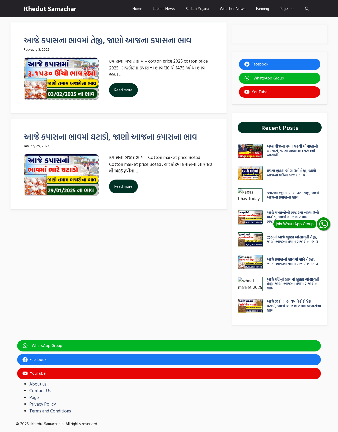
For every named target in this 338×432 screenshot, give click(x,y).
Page (284, 9)
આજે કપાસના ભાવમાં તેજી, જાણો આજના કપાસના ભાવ (107, 40)
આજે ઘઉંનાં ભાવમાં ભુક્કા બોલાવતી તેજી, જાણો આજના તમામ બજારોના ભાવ (293, 283)
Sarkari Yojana (197, 9)
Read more (123, 90)
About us (37, 384)
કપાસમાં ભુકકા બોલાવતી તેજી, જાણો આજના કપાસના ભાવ (293, 195)
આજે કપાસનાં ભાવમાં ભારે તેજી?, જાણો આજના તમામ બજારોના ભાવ (292, 261)
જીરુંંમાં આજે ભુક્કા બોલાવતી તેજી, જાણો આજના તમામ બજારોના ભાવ (292, 239)
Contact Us (40, 390)
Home (137, 9)
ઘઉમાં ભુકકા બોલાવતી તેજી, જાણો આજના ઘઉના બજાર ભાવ (291, 173)
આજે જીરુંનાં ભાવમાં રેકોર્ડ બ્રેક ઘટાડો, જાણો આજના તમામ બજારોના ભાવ (294, 305)
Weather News (233, 9)
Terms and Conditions (50, 410)
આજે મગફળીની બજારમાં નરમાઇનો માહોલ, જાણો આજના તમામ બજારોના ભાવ (293, 217)
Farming (262, 9)
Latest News (164, 9)
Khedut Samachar (50, 8)
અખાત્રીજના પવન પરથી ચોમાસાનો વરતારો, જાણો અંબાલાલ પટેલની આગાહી (292, 150)
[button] (307, 8)
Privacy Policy (42, 404)
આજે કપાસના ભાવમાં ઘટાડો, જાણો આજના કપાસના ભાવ (110, 137)
